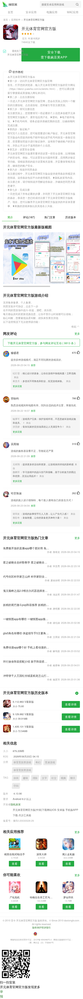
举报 (1, 993)
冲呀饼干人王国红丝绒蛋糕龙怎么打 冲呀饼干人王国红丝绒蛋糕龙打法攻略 (26, 676)
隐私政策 (16, 804)
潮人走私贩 (68, 854)
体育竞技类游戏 (22, 762)
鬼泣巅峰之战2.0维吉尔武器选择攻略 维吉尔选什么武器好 (26, 591)
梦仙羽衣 (68, 897)
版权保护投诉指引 (41, 927)
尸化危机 (15, 897)
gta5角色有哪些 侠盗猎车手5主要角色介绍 (26, 633)
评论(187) (29, 217)
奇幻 (38, 762)
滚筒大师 (41, 854)
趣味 (25, 778)
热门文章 (49, 217)
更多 (77, 333)
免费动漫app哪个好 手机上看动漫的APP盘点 (26, 647)
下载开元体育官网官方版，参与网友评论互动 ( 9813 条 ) (41, 343)
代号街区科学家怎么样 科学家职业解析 (26, 576)
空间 (16, 786)
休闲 (16, 778)
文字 (44, 778)
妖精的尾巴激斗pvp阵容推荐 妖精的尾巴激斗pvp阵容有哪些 (26, 605)
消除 (34, 778)
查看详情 (71, 704)
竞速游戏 (50, 762)
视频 (63, 778)
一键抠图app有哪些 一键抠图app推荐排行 (26, 619)
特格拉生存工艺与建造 (41, 897)
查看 (15, 864)
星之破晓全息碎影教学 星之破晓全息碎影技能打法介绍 (26, 562)
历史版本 (70, 217)
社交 (53, 778)
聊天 (72, 778)
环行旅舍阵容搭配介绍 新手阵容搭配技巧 (26, 661)
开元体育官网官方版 (10, 4)
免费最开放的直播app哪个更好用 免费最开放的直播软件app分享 (26, 548)
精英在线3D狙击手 (14, 854)
